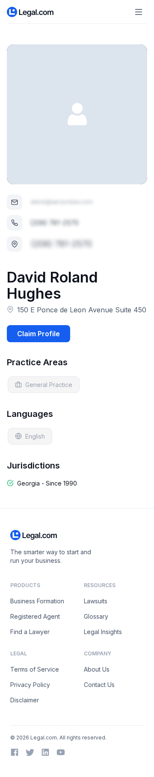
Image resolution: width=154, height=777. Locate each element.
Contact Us (99, 684)
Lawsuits (95, 601)
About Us (97, 669)
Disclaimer (24, 700)
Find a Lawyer (30, 631)
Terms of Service (34, 669)
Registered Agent (35, 616)
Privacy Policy (30, 684)
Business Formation (37, 601)
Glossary (96, 616)
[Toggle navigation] (138, 11)
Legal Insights (103, 631)
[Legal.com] (30, 12)
